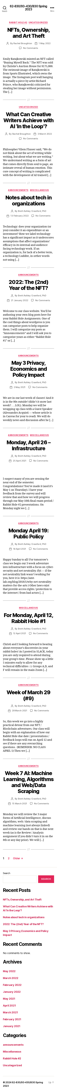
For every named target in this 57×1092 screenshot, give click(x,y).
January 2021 (11, 1026)
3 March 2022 (45, 133)
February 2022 (12, 984)
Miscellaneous (39, 190)
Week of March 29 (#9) (28, 695)
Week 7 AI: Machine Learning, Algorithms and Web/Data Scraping (28, 782)
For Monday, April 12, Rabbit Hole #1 (28, 618)
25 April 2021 (19, 460)
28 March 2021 (19, 710)
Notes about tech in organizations (28, 200)
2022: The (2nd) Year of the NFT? (29, 285)
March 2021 (10, 1012)
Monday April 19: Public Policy (28, 533)
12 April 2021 (19, 633)
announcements (18, 190)
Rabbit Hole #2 (18, 22)
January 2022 (12, 991)
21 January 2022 (19, 300)
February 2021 (12, 1019)
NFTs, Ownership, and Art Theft (28, 33)
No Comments (30, 48)
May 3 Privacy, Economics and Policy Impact (28, 369)
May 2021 (9, 998)
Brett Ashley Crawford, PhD (32, 211)
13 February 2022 (19, 215)
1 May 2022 (44, 43)
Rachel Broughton (22, 43)
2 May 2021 (19, 387)
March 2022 (10, 978)
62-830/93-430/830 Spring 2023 (28, 8)
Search (6, 873)
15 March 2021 (19, 803)
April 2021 (9, 1005)
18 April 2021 (19, 548)
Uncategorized (38, 22)
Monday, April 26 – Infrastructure (28, 445)
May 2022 (9, 971)
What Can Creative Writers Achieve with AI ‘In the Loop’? (28, 120)
